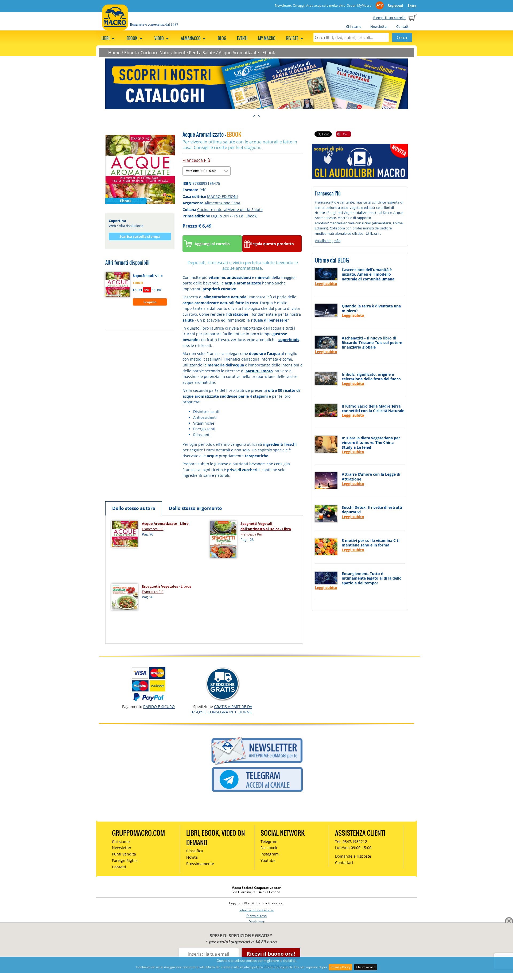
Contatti (402, 26)
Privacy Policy (341, 967)
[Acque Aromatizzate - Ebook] (140, 169)
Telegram (269, 841)
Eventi (242, 38)
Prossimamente (200, 863)
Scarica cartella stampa (139, 236)
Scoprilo (149, 302)
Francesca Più (196, 160)
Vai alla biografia (327, 240)
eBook (132, 38)
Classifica (194, 850)
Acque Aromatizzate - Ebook (247, 53)
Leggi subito (326, 283)
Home (114, 53)
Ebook (130, 53)
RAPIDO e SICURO (159, 706)
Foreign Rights (125, 860)
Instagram (270, 854)
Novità (192, 857)
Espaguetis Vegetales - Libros (166, 586)
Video (159, 38)
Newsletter (379, 26)
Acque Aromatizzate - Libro (165, 523)
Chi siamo (354, 26)
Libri (106, 38)
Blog (222, 38)
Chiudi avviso (365, 967)
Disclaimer (256, 921)
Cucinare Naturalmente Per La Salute (178, 53)
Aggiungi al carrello (212, 243)
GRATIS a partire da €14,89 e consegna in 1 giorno (222, 709)
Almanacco (191, 38)
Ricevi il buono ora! (271, 953)
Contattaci (344, 862)
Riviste (292, 38)
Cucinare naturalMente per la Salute (230, 209)
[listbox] (206, 171)
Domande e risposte (353, 856)
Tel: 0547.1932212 (351, 841)
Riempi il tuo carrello (389, 17)
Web (112, 225)
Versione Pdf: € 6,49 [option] (201, 171)
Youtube (268, 860)
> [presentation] (259, 116)
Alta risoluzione (131, 225)
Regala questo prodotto (272, 243)
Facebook (269, 847)
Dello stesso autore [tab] (133, 508)
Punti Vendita (124, 854)
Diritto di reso (256, 915)
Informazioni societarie (256, 910)
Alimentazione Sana (222, 202)
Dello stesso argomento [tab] (195, 508)
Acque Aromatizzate (147, 275)
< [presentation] (254, 116)
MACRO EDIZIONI (222, 196)
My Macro (266, 38)
